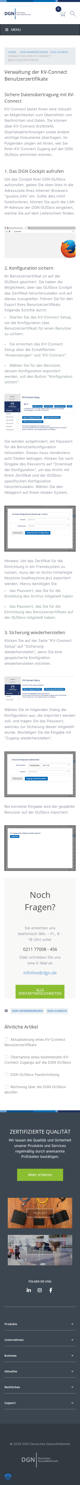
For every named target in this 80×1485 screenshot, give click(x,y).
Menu (16, 30)
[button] (8, 1477)
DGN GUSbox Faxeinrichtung (34, 1074)
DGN (22, 13)
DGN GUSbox (59, 52)
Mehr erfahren (40, 1174)
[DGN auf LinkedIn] (29, 1290)
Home (12, 52)
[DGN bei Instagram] (40, 1290)
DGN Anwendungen (34, 52)
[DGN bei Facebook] (51, 1290)
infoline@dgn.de (40, 973)
